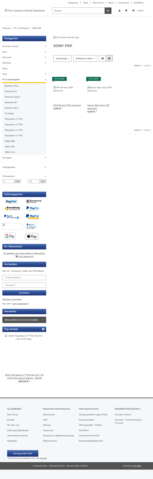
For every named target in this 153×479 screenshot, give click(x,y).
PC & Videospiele (11, 79)
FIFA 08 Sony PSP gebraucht (67, 105)
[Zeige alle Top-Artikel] (43, 329)
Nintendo (6, 63)
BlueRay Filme (12, 86)
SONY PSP (10, 141)
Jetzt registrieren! (20, 303)
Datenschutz (49, 414)
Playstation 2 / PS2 (14, 119)
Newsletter (12, 441)
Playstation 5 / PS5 (14, 135)
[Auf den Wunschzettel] (77, 79)
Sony (4, 74)
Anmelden (24, 292)
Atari (4, 52)
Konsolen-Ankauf (123, 414)
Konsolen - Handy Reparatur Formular (128, 421)
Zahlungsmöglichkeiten (18, 430)
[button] (119, 11)
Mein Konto (98, 2)
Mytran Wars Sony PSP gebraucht (98, 107)
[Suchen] (108, 10)
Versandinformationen (17, 435)
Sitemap (47, 425)
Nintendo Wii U (12, 108)
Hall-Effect (138, 2)
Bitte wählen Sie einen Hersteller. (22, 319)
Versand (43, 458)
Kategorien (73, 2)
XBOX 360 (10, 146)
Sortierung (61, 58)
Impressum (123, 2)
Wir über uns (13, 425)
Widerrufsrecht (50, 441)
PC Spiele (9, 113)
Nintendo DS (11, 91)
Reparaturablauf (86, 420)
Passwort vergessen (12, 299)
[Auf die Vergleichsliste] (69, 79)
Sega (4, 68)
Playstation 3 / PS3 (14, 124)
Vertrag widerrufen (22, 453)
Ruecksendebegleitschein (91, 441)
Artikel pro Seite (84, 58)
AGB (45, 420)
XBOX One (10, 152)
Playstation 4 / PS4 (14, 130)
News (111, 2)
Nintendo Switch (12, 97)
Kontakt (10, 420)
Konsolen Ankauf (10, 46)
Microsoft (6, 57)
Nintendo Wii (11, 102)
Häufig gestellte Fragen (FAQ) (93, 414)
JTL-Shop (137, 466)
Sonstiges (7, 157)
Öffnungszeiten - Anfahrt (90, 425)
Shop (85, 2)
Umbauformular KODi (89, 435)
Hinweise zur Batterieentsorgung (58, 435)
